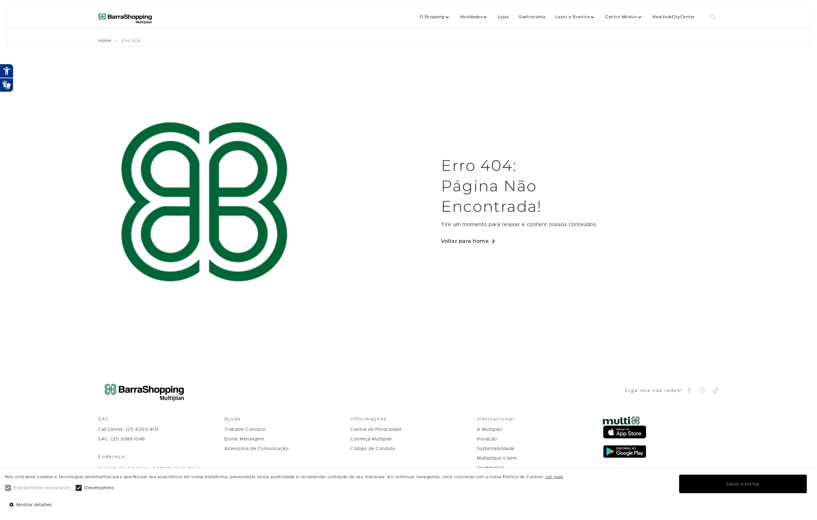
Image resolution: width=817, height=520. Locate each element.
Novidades (471, 17)
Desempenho (99, 488)
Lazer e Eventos (573, 17)
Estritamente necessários (42, 488)
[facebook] (689, 391)
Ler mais (554, 477)
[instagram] (703, 391)
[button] (434, 17)
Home (104, 41)
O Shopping (432, 17)
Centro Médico (621, 17)
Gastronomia (532, 17)
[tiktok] (716, 391)
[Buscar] (713, 17)
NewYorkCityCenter (673, 17)
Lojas (503, 17)
